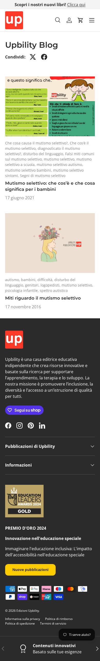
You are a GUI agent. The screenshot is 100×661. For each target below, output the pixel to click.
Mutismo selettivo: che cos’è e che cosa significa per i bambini (50, 186)
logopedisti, (51, 285)
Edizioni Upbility (27, 610)
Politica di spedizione (20, 623)
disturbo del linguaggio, (44, 153)
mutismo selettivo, (60, 159)
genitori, (33, 285)
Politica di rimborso (59, 619)
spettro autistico (54, 290)
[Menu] (91, 20)
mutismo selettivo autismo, (60, 164)
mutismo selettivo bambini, (29, 170)
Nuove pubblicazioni (30, 569)
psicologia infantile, (22, 290)
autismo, (13, 279)
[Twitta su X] (32, 57)
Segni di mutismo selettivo (42, 175)
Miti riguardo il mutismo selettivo (43, 298)
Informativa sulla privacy (22, 619)
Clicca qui (76, 4)
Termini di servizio (53, 623)
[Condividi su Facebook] (44, 57)
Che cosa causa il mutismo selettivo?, (37, 143)
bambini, (29, 279)
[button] (80, 20)
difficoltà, (45, 279)
